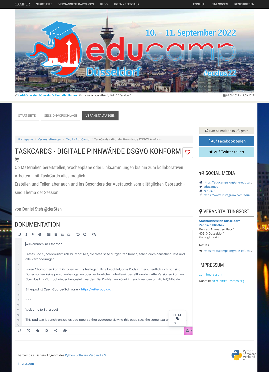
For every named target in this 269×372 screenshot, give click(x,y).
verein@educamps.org (228, 281)
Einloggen (220, 4)
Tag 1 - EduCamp (78, 139)
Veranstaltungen (100, 115)
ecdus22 (209, 191)
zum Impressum (210, 274)
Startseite (44, 4)
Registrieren (244, 4)
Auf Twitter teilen (228, 151)
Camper (22, 4)
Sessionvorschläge (60, 115)
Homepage (25, 139)
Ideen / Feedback (126, 4)
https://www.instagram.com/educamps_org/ (234, 195)
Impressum (26, 363)
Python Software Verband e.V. (86, 355)
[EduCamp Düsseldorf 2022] (134, 50)
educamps (210, 187)
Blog (104, 4)
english (199, 4)
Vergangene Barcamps (76, 4)
